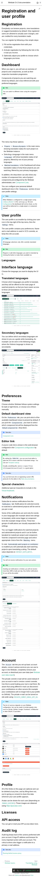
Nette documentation (27, 479)
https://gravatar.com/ (14, 806)
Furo (32, 875)
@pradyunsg (26, 875)
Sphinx (17, 875)
